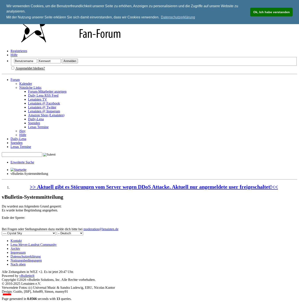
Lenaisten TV (37, 99)
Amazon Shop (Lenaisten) (46, 115)
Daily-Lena (36, 119)
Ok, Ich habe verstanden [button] (271, 12)
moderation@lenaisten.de (100, 229)
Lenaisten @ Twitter (42, 107)
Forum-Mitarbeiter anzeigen (47, 91)
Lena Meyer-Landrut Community (34, 244)
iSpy (22, 131)
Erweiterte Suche (22, 162)
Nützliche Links (30, 87)
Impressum (18, 252)
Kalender (25, 83)
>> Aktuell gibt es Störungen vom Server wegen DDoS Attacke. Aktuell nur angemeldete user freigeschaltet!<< (154, 187)
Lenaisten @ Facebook (44, 103)
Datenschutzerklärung (26, 256)
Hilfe (14, 55)
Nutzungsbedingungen (26, 260)
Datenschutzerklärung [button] (178, 17)
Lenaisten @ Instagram (44, 111)
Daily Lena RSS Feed (43, 95)
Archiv (15, 248)
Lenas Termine (38, 127)
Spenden (34, 123)
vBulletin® (27, 276)
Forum (15, 80)
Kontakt (16, 241)
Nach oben (18, 264)
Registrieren (19, 51)
